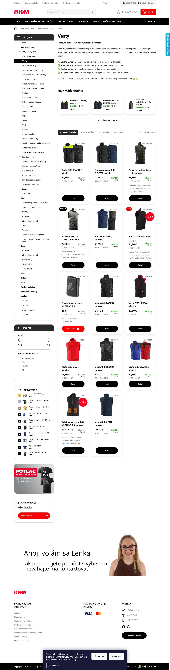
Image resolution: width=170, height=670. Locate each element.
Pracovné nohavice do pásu (33, 84)
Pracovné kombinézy (30, 98)
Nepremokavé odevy (30, 139)
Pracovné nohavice (29, 79)
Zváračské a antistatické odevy (34, 161)
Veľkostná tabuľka (21, 641)
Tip (24, 370)
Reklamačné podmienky (23, 629)
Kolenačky (26, 194)
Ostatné (25, 305)
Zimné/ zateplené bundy (31, 207)
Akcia (25, 362)
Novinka (26, 366)
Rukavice (24, 278)
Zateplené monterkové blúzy (33, 152)
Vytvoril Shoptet (130, 667)
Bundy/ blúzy (27, 107)
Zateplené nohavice (29, 148)
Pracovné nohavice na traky (33, 88)
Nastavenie (54, 665)
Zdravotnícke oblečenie (31, 166)
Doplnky (24, 296)
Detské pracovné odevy (31, 184)
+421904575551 (133, 620)
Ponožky (25, 230)
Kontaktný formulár (134, 635)
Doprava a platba (31, 3)
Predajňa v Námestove (50, 3)
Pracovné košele (28, 56)
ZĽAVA (23, 43)
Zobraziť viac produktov (107, 120)
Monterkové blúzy (29, 66)
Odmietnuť (99, 656)
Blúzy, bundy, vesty (29, 52)
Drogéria (25, 301)
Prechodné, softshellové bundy (34, 75)
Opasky (25, 189)
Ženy (23, 246)
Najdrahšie (104, 132)
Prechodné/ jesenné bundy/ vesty (35, 203)
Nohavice (25, 216)
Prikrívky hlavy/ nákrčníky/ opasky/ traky (35, 240)
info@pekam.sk (133, 610)
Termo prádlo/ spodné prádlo (33, 235)
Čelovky (25, 315)
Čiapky (25, 130)
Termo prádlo (27, 269)
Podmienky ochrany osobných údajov (28, 633)
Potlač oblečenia (20, 637)
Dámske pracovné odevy (31, 180)
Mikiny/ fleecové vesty (30, 221)
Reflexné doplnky (28, 134)
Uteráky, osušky (28, 310)
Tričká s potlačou (28, 287)
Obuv (23, 273)
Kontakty (17, 3)
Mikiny (24, 116)
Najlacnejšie (87, 132)
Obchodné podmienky (71, 3)
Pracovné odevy (27, 47)
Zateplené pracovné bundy (32, 70)
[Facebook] (123, 626)
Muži (23, 198)
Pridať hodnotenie (27, 516)
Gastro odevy (27, 171)
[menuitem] (18, 21)
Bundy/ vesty (27, 260)
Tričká (24, 120)
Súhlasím (116, 656)
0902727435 (132, 615)
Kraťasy (25, 93)
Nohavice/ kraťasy (29, 111)
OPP (23, 283)
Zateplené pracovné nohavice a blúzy (36, 143)
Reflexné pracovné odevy (31, 102)
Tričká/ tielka (27, 264)
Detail (73, 198)
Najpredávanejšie (68, 132)
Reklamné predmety (29, 292)
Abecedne (118, 132)
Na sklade (27, 359)
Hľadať (93, 12)
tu (75, 659)
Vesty (24, 61)
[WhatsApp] (128, 626)
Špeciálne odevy (28, 157)
